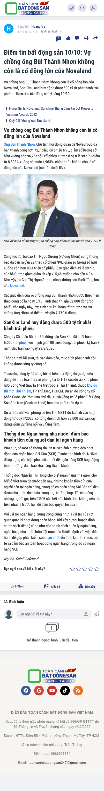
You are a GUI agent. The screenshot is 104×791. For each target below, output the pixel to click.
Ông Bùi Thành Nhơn (19, 144)
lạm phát (52, 537)
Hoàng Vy (38, 26)
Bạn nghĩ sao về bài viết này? (24, 569)
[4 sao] (90, 569)
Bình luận (16, 601)
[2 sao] (78, 569)
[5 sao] (96, 569)
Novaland (17, 285)
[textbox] (50, 614)
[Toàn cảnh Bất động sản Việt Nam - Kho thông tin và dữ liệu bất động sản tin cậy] (27, 8)
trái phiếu (20, 342)
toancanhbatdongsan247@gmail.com (57, 762)
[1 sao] (72, 569)
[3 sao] (84, 569)
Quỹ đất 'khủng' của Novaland (29, 120)
